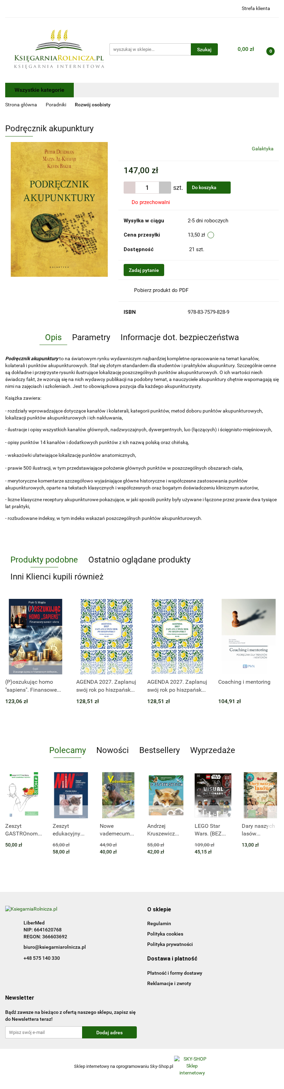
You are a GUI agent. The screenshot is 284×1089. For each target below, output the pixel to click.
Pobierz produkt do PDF (161, 290)
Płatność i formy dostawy (174, 973)
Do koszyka (205, 187)
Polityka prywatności (170, 944)
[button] (159, 910)
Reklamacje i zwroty (169, 983)
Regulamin (159, 923)
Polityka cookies (165, 934)
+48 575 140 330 (42, 958)
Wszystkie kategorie (39, 90)
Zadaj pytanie (144, 270)
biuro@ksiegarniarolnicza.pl (55, 947)
